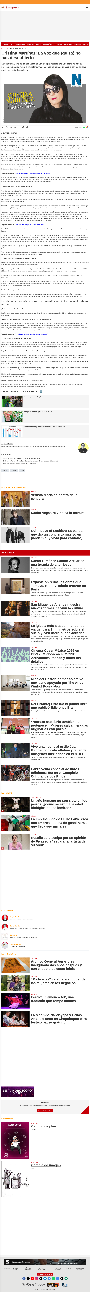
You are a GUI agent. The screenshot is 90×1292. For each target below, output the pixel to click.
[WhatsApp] (11, 127)
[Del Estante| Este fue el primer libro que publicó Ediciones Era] (15, 708)
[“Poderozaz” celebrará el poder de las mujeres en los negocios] (15, 983)
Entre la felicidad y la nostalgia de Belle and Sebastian (32, 173)
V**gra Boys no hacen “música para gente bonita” (31, 334)
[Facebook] (2, 127)
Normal (5, 470)
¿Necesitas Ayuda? (45, 1274)
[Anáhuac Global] (4, 945)
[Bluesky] (49, 1278)
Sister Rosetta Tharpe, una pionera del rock (29, 224)
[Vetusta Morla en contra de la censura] (15, 499)
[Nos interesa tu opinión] (45, 1262)
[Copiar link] (23, 127)
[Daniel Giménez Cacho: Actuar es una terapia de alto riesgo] (15, 566)
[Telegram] (15, 127)
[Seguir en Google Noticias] (87, 127)
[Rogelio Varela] (4, 917)
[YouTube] (32, 1278)
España (14, 470)
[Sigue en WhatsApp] (84, 127)
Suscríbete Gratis (45, 1110)
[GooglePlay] (66, 1278)
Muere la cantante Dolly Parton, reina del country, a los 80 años (24, 44)
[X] (7, 127)
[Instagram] (36, 1278)
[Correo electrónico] (19, 127)
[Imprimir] (27, 127)
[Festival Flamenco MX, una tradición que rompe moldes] (15, 1001)
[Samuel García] (4, 927)
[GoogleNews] (57, 1278)
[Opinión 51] (4, 936)
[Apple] (61, 1278)
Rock (22, 470)
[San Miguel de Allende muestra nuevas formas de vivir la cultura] (15, 610)
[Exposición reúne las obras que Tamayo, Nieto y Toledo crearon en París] (15, 588)
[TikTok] (40, 1278)
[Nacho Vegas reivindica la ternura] (15, 517)
